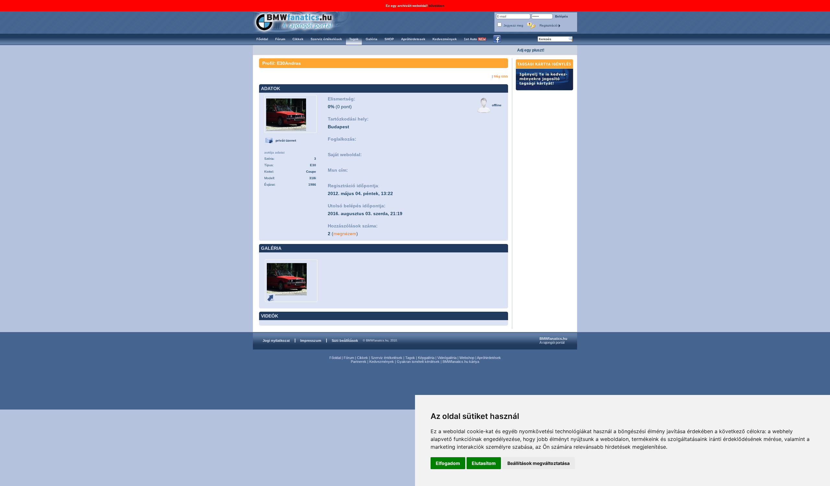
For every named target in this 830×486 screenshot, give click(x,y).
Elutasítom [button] (484, 463)
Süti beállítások (345, 340)
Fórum (349, 358)
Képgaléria (426, 358)
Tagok (410, 358)
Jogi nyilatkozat (276, 340)
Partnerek (358, 362)
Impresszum (310, 340)
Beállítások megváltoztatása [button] (538, 463)
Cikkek (362, 358)
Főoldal (335, 358)
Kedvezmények (381, 362)
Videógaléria (446, 358)
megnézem (344, 233)
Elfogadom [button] (448, 463)
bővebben (436, 5)
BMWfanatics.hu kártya (461, 362)
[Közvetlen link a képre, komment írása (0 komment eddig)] (273, 298)
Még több (501, 76)
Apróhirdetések (489, 358)
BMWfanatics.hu (301, 21)
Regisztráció (549, 25)
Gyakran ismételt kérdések (418, 362)
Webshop (466, 358)
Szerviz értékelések (386, 358)
